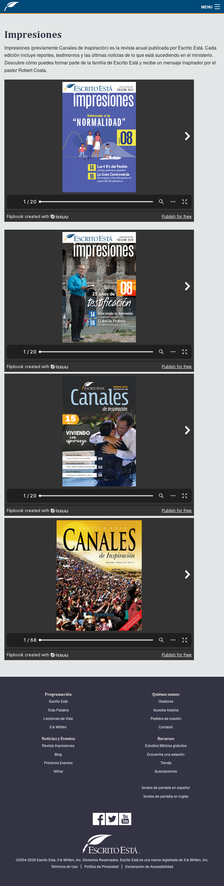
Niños (58, 771)
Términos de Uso (64, 866)
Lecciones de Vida (58, 718)
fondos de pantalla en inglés (166, 796)
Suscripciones (166, 771)
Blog (58, 754)
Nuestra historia (165, 709)
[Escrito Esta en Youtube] (125, 818)
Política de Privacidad (101, 866)
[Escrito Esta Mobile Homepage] (24, 6)
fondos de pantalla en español (166, 787)
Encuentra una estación (166, 754)
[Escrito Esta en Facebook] (99, 818)
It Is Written (58, 726)
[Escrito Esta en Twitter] (112, 818)
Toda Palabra (58, 709)
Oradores (165, 701)
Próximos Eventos (58, 762)
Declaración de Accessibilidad (149, 866)
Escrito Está (58, 701)
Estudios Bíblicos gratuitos (166, 745)
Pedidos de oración (165, 718)
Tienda (166, 762)
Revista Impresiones (58, 745)
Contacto (166, 726)
